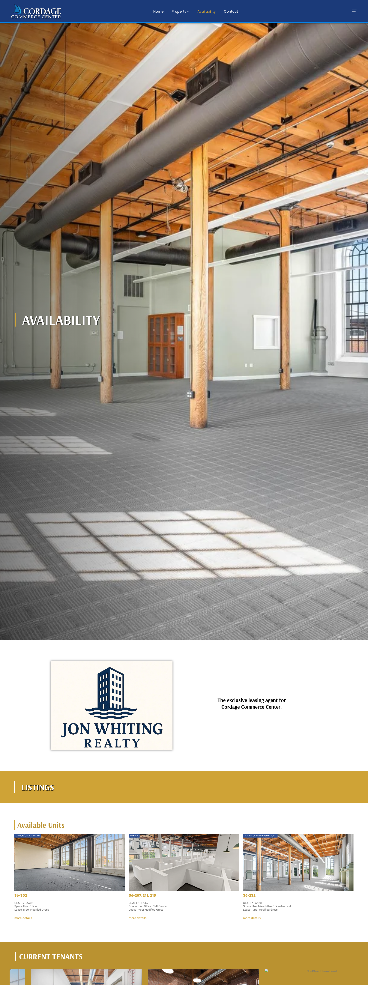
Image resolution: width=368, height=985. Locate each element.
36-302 (20, 895)
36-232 (249, 895)
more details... (24, 918)
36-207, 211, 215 (142, 895)
